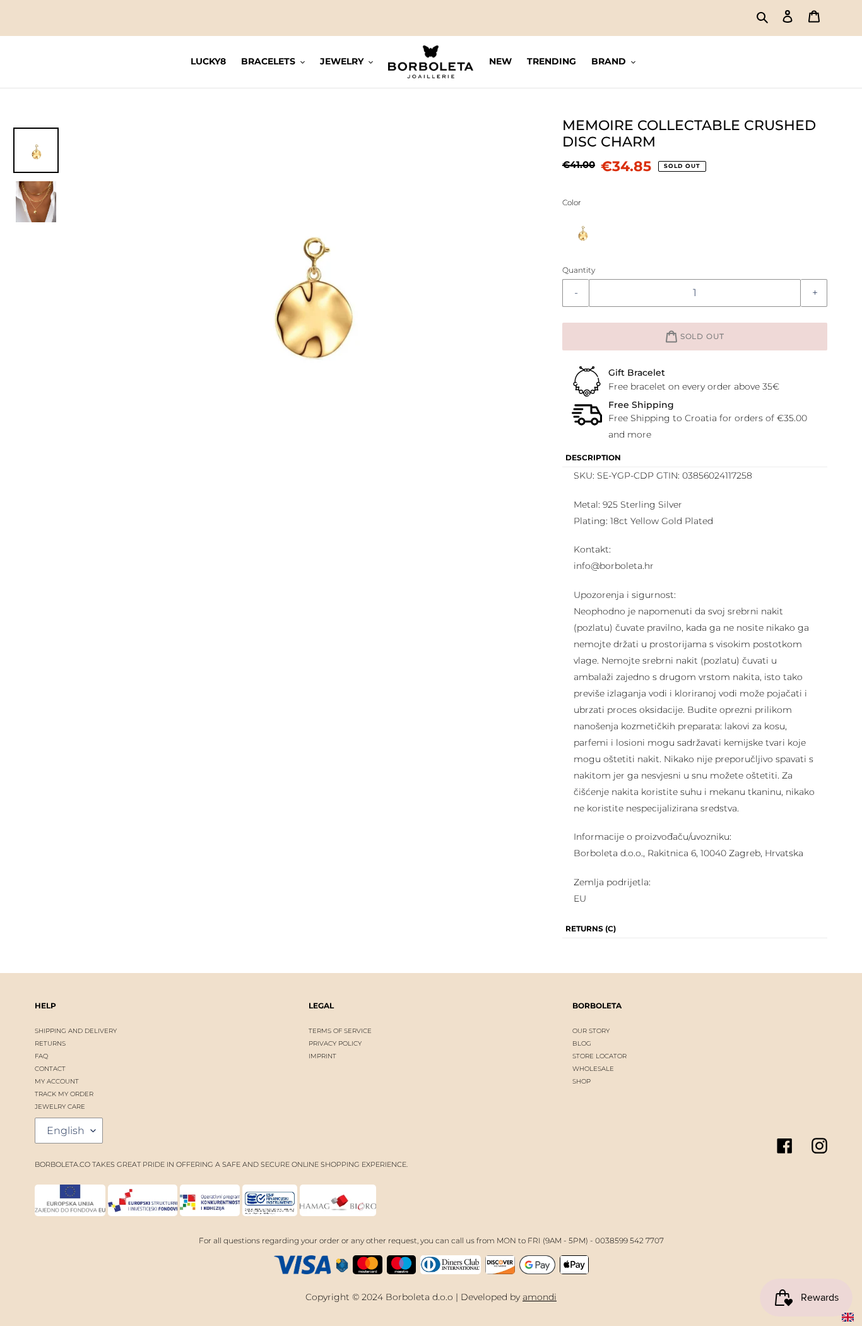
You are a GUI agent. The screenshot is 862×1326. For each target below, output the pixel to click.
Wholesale (593, 1069)
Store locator (599, 1056)
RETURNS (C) (590, 928)
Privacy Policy (335, 1043)
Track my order (64, 1094)
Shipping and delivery (76, 1031)
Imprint (322, 1056)
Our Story (591, 1031)
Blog (581, 1043)
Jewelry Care (60, 1106)
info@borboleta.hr (614, 565)
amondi (540, 1297)
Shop (581, 1081)
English (66, 1131)
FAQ (41, 1056)
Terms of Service (340, 1031)
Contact (50, 1069)
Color (571, 202)
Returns (50, 1043)
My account (57, 1081)
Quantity (578, 270)
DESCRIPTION (593, 457)
